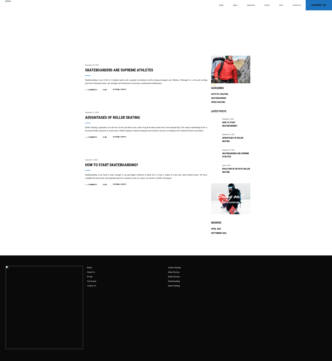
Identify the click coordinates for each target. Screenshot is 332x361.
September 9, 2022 (91, 160)
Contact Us (91, 286)
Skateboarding (218, 98)
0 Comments (92, 90)
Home (89, 267)
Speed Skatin (173, 286)
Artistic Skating (219, 94)
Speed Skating (218, 102)
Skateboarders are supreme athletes (119, 70)
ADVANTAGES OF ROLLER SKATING (112, 117)
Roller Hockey (174, 277)
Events (89, 277)
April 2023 (216, 229)
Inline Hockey (174, 272)
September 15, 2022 (92, 112)
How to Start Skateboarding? (111, 165)
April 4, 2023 (226, 165)
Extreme (116, 89)
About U (90, 272)
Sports (123, 89)
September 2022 (218, 233)
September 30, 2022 (92, 65)
